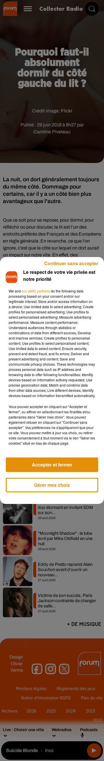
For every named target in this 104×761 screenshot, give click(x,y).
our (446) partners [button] (36, 290)
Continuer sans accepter (71, 263)
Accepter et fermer (52, 464)
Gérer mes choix (52, 485)
